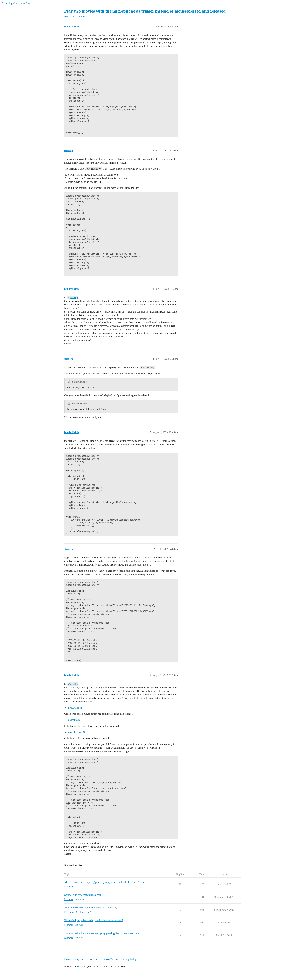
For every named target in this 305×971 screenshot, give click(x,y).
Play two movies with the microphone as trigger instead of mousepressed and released (145, 11)
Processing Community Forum (17, 3)
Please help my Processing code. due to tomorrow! (93, 920)
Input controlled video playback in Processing (90, 907)
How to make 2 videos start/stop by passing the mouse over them (102, 933)
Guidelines (93, 959)
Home (67, 959)
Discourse (82, 966)
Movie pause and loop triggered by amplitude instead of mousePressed (105, 882)
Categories (79, 959)
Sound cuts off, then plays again (83, 894)
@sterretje (73, 297)
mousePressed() (75, 719)
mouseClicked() (75, 707)
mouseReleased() (76, 732)
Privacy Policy (129, 959)
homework (79, 899)
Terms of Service (110, 959)
